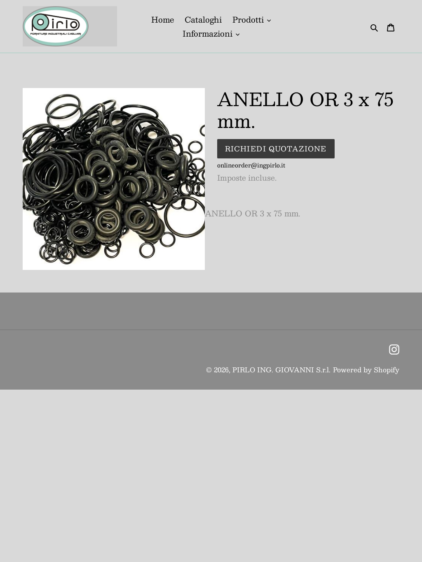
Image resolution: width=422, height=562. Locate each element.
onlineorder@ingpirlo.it (251, 165)
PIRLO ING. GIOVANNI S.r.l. (281, 369)
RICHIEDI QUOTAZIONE (276, 148)
